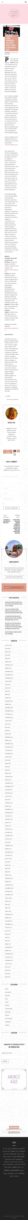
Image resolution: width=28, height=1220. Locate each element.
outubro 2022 (8, 789)
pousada (21, 1162)
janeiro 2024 (8, 740)
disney (22, 1154)
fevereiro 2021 (8, 829)
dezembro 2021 (9, 809)
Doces (6, 1002)
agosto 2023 (8, 757)
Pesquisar (25, 2)
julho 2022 (7, 799)
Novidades (8, 1012)
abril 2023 (7, 770)
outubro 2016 (8, 957)
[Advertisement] (15, 1109)
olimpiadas (7, 1162)
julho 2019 (7, 862)
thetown (21, 1173)
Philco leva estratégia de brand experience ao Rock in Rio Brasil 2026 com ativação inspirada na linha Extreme (13, 611)
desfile (18, 1154)
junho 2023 (8, 763)
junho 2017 (8, 934)
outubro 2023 (8, 750)
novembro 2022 (9, 786)
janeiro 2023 (8, 780)
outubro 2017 (8, 921)
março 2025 (8, 698)
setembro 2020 (9, 835)
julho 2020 (7, 842)
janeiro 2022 (8, 806)
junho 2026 (8, 652)
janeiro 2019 (8, 881)
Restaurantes (8, 1018)
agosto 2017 (8, 927)
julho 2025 (7, 684)
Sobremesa (11, 1173)
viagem (11, 1176)
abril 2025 (7, 694)
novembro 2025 (9, 675)
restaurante (10, 1164)
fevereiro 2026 (8, 665)
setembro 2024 (9, 717)
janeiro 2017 (8, 950)
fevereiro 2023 (8, 776)
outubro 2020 (8, 832)
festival (14, 1156)
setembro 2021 (9, 819)
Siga (14, 1132)
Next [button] (18, 451)
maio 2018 (7, 904)
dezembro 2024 (9, 707)
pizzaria (17, 1162)
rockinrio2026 (14, 1170)
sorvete (17, 1173)
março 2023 (8, 773)
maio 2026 (7, 655)
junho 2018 (8, 901)
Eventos (7, 1005)
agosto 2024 (8, 720)
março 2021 (8, 826)
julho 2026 (7, 648)
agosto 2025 (8, 681)
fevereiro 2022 (8, 803)
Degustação (13, 1154)
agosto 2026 (8, 645)
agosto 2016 (8, 963)
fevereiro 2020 (8, 845)
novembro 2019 (9, 852)
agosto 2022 (8, 796)
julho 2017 (7, 931)
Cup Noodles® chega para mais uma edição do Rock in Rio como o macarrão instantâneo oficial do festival (13, 618)
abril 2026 (7, 658)
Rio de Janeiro (8, 1167)
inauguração (19, 1159)
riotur (18, 1167)
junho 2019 (8, 865)
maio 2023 (7, 766)
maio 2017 (7, 937)
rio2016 (23, 1164)
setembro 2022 (9, 793)
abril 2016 (7, 977)
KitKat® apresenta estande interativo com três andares (13, 633)
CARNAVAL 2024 (14, 1151)
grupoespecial (8, 1159)
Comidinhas (22, 1151)
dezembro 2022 (9, 783)
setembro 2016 (9, 960)
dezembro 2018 (9, 885)
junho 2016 (8, 970)
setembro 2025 (9, 678)
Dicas (6, 999)
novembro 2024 (9, 711)
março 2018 (8, 911)
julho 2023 (7, 760)
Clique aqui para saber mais (14, 577)
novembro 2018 (9, 888)
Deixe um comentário (13, 399)
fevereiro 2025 (8, 701)
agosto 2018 (8, 898)
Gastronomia (8, 1008)
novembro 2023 (9, 747)
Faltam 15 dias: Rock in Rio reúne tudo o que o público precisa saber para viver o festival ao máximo (14, 604)
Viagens (7, 1025)
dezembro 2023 (9, 743)
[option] (15, 453)
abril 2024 (7, 730)
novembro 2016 (9, 954)
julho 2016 (7, 967)
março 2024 (8, 734)
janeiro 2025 (8, 704)
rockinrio (8, 396)
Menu (2, 2)
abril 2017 (7, 940)
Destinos (7, 995)
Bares (6, 989)
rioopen (14, 1167)
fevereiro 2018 (8, 914)
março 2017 (8, 944)
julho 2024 (7, 724)
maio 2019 (7, 868)
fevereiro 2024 (8, 737)
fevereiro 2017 (8, 947)
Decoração (8, 992)
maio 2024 (7, 727)
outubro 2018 (8, 891)
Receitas (7, 1015)
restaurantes (17, 1164)
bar (4, 1149)
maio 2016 (7, 973)
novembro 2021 (9, 812)
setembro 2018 (9, 894)
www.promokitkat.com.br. (11, 144)
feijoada (9, 1157)
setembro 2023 (9, 753)
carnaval (14, 1148)
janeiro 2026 (8, 668)
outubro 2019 (8, 855)
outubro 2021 (8, 816)
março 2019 (8, 875)
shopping (5, 1173)
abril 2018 (7, 908)
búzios (9, 1149)
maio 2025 (7, 691)
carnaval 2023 (6, 1151)
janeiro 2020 (8, 848)
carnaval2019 (21, 1148)
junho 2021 (8, 822)
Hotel (13, 1159)
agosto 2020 (8, 839)
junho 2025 (8, 688)
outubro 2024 (8, 714)
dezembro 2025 (9, 671)
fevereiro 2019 (8, 878)
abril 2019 (7, 872)
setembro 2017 (9, 924)
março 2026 (8, 661)
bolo (6, 1149)
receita (4, 1164)
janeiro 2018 (8, 917)
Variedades (7, 52)
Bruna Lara (7, 54)
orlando (12, 1162)
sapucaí (22, 1170)
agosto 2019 (8, 858)
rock (22, 1167)
